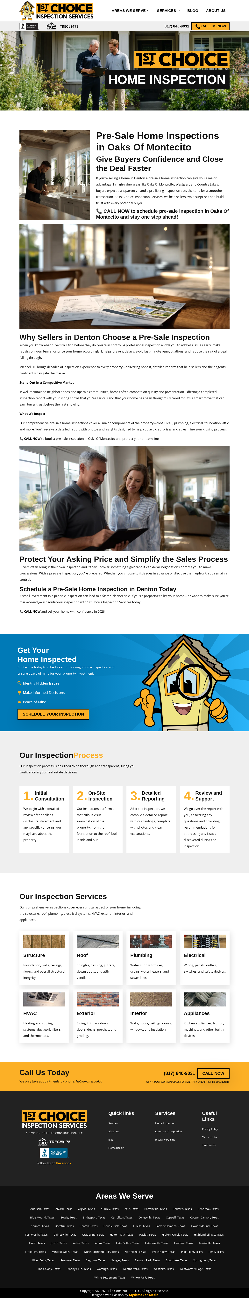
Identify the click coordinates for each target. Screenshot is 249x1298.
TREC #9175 (209, 1145)
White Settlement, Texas (109, 1277)
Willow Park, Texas (143, 1277)
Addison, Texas (40, 1209)
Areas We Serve (129, 11)
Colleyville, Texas (149, 1217)
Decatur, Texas (64, 1226)
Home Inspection (165, 1123)
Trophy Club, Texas (78, 1269)
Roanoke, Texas (70, 1260)
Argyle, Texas (86, 1209)
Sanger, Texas (120, 1260)
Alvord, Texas (63, 1209)
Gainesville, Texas (64, 1234)
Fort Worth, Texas (36, 1234)
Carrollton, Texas (122, 1217)
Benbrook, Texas (208, 1209)
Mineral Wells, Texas (65, 1252)
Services (166, 11)
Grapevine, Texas (93, 1234)
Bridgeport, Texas (94, 1217)
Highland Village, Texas (209, 1234)
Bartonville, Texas (155, 1209)
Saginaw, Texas (95, 1260)
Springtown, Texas (205, 1260)
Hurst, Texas (37, 1243)
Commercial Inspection (168, 1131)
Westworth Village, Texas (195, 1269)
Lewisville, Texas (209, 1243)
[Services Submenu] (179, 10)
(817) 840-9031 (176, 26)
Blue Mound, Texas (42, 1217)
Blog (192, 11)
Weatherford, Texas (135, 1269)
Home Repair (116, 1148)
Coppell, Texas (175, 1217)
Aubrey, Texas (110, 1209)
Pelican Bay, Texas (163, 1252)
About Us (216, 11)
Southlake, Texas (176, 1260)
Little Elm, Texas (35, 1252)
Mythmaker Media (144, 1295)
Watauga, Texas (107, 1269)
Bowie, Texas (68, 1217)
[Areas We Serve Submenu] (149, 10)
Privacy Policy (210, 1129)
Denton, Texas (89, 1226)
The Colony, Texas (49, 1269)
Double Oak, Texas (115, 1226)
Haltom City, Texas (121, 1234)
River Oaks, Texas (43, 1260)
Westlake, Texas (163, 1269)
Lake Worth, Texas (156, 1243)
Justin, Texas (59, 1243)
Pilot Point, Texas (192, 1252)
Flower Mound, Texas (204, 1226)
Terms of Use (209, 1137)
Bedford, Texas (182, 1209)
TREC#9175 (59, 1142)
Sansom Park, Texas (147, 1260)
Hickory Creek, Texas (175, 1234)
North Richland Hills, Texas (101, 1252)
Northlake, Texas (135, 1252)
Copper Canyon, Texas (204, 1217)
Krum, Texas (102, 1243)
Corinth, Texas (40, 1226)
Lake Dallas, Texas (127, 1243)
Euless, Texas (141, 1226)
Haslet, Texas (147, 1234)
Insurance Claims (165, 1139)
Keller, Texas (81, 1243)
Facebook (64, 1163)
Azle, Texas (131, 1209)
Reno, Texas (216, 1252)
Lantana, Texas (183, 1243)
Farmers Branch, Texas (170, 1226)
